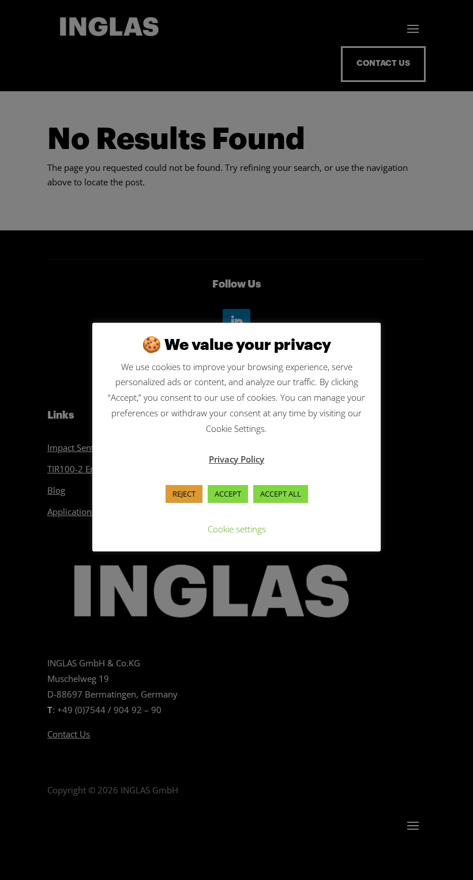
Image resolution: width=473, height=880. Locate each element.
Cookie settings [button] (237, 529)
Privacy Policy (236, 459)
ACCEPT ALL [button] (280, 494)
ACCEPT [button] (228, 494)
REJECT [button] (184, 494)
